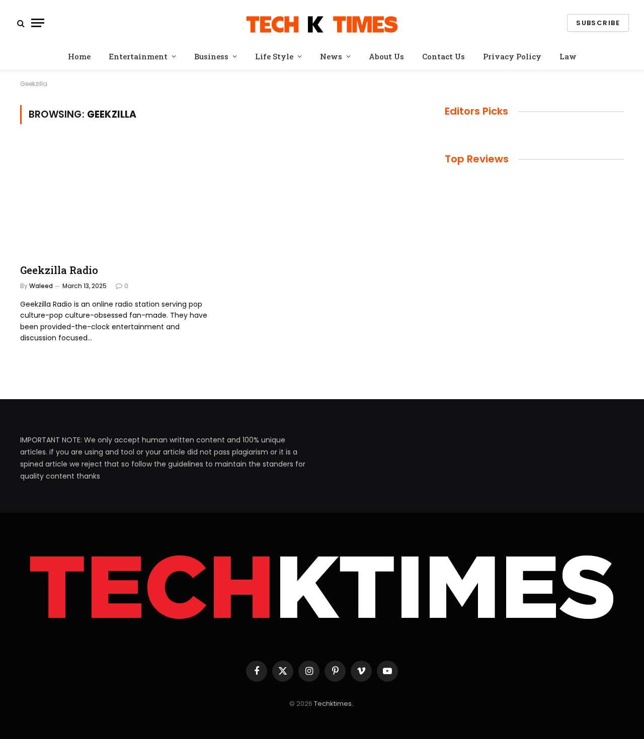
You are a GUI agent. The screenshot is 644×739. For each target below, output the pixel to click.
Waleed (41, 286)
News (331, 56)
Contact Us (443, 56)
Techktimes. (333, 703)
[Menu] (37, 23)
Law (568, 56)
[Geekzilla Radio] (114, 197)
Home (79, 56)
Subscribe (598, 23)
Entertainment (138, 56)
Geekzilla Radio (59, 269)
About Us (386, 56)
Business (211, 56)
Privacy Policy (512, 56)
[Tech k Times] (321, 23)
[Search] (21, 23)
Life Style (274, 56)
